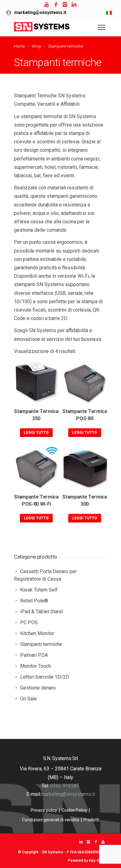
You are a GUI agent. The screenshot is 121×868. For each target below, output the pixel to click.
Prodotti (91, 819)
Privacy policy (44, 810)
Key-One (96, 860)
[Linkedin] (73, 5)
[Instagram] (64, 5)
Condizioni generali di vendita (50, 819)
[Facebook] (56, 5)
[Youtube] (47, 5)
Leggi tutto (36, 432)
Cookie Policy (74, 810)
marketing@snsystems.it (40, 12)
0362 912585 (64, 786)
